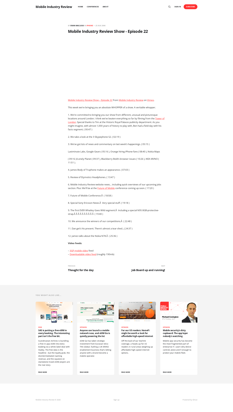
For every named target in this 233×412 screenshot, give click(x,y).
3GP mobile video (79, 250)
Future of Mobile (106, 188)
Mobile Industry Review (54, 6)
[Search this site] (169, 7)
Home (80, 7)
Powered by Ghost (190, 400)
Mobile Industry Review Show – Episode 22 (90, 100)
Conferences (93, 7)
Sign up (116, 400)
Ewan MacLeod (77, 25)
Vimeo (150, 100)
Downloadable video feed (83, 254)
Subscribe (190, 7)
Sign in (177, 7)
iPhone (90, 25)
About (105, 7)
